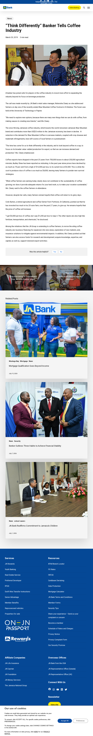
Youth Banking (10, 569)
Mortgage (24, 361)
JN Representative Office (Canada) (62, 669)
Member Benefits (12, 603)
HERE (36, 732)
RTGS (7, 586)
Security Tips (53, 608)
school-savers (19, 521)
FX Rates (51, 569)
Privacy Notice (54, 634)
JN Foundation (10, 674)
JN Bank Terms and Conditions (60, 597)
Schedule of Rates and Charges (60, 629)
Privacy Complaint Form (57, 640)
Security (17, 441)
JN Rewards (10, 564)
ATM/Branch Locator (56, 564)
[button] (88, 7)
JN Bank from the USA (57, 663)
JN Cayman (9, 669)
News (9, 18)
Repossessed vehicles (14, 608)
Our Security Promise (56, 645)
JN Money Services (13, 680)
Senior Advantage (12, 597)
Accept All (65, 721)
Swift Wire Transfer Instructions (17, 592)
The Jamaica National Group (16, 685)
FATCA (50, 575)
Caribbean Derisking (56, 580)
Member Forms (54, 603)
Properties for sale (12, 614)
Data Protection (54, 586)
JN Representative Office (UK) (60, 674)
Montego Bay (14, 361)
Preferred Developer (13, 580)
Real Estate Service (12, 575)
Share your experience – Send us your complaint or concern (63, 616)
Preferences (80, 721)
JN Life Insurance (12, 663)
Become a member (55, 623)
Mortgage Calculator (56, 592)
